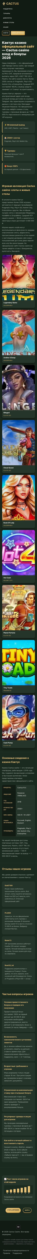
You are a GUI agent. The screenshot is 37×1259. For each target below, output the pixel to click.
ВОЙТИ (5, 33)
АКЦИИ (5, 27)
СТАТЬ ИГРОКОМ (18, 33)
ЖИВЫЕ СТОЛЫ (8, 22)
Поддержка (17, 1253)
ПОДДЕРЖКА (8, 9)
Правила (6, 1253)
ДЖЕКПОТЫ (7, 18)
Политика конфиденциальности (16, 1250)
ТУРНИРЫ (6, 13)
